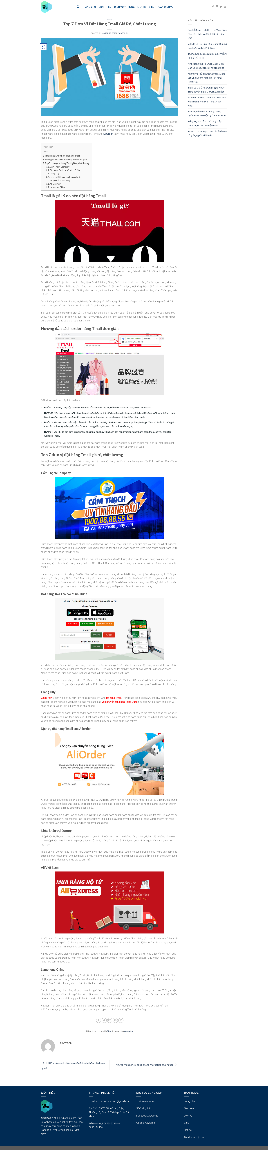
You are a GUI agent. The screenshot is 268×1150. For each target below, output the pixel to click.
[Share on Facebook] (98, 1020)
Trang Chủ (89, 7)
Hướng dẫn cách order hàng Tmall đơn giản (66, 159)
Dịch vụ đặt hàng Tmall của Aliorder (66, 177)
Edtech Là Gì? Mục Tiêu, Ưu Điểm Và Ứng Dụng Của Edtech (207, 133)
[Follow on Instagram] (217, 6)
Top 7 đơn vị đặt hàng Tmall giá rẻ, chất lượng (67, 163)
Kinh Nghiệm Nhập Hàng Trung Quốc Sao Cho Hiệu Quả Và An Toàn (207, 113)
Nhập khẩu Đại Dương (60, 180)
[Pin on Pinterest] (115, 1020)
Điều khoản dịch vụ (161, 7)
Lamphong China (57, 187)
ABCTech (108, 133)
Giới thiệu (105, 7)
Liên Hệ (141, 7)
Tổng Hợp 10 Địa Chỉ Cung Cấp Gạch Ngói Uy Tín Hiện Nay (204, 123)
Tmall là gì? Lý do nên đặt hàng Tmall (62, 155)
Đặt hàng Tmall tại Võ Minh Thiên (65, 170)
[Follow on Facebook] (213, 6)
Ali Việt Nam (55, 184)
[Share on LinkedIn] (120, 1020)
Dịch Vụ (119, 7)
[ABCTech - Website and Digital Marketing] (56, 7)
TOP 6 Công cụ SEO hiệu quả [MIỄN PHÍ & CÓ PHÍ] (207, 55)
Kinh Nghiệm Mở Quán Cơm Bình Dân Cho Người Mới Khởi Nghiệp (206, 65)
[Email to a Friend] (109, 1020)
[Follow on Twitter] (221, 6)
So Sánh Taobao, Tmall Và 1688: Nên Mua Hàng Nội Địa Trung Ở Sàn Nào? (207, 101)
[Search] (78, 7)
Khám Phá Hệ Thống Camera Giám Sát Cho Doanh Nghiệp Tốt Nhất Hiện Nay (206, 77)
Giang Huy (54, 173)
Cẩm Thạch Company (59, 167)
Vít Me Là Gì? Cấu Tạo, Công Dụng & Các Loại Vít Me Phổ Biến (207, 45)
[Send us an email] (225, 6)
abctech (123, 33)
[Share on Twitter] (104, 1020)
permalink (128, 1031)
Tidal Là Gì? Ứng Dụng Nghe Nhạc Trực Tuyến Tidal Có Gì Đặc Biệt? (206, 89)
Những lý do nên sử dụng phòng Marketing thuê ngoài (144, 1064)
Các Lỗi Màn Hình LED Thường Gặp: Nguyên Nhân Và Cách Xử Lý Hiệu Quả (207, 33)
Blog (131, 7)
